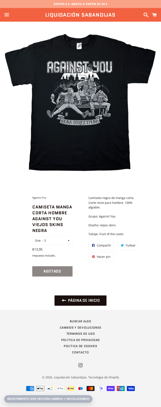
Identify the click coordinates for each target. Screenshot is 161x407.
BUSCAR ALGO (80, 321)
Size (38, 240)
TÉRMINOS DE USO (80, 334)
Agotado (52, 271)
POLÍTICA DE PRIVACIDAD (80, 340)
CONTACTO (80, 352)
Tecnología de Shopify (103, 377)
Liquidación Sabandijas (80, 14)
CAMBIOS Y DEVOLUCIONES (80, 327)
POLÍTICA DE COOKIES (80, 346)
